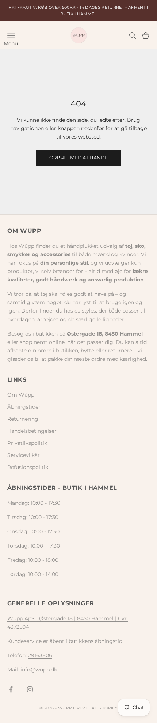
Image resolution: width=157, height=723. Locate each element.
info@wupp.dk (38, 669)
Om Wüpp (20, 394)
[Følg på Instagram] (30, 689)
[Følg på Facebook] (11, 689)
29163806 (40, 655)
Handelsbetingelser (32, 431)
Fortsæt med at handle (78, 157)
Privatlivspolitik (27, 443)
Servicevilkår (23, 455)
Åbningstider (24, 407)
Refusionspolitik (27, 467)
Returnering (22, 419)
